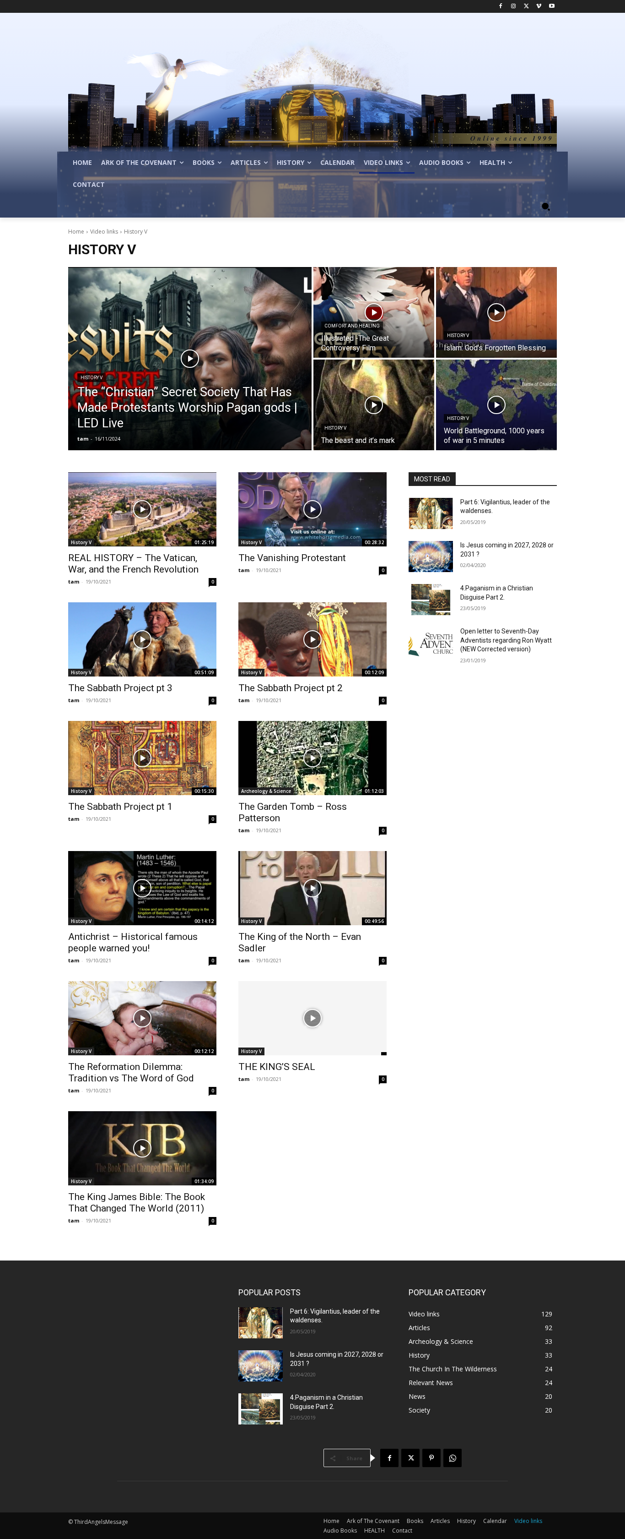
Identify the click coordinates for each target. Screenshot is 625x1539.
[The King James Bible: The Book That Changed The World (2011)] (142, 1148)
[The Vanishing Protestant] (312, 509)
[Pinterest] (431, 1458)
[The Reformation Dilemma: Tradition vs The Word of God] (142, 1018)
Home (76, 231)
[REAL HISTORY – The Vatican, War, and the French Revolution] (142, 509)
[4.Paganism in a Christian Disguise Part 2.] (431, 599)
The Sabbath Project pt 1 (120, 806)
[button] (546, 207)
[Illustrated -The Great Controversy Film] (373, 312)
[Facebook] (501, 6)
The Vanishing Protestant (292, 557)
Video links (104, 231)
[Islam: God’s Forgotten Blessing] (496, 312)
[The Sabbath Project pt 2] (312, 639)
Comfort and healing (352, 325)
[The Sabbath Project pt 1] (142, 758)
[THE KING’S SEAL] (312, 1018)
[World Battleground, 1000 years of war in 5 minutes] (496, 405)
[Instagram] (513, 6)
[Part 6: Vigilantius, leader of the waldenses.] (431, 513)
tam (73, 581)
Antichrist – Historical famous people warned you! (133, 942)
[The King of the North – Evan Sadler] (312, 888)
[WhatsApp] (452, 1458)
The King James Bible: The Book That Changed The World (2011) (136, 1202)
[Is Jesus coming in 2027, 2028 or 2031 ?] (431, 556)
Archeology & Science (266, 791)
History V (91, 377)
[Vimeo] (538, 6)
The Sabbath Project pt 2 (290, 687)
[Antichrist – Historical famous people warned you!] (142, 888)
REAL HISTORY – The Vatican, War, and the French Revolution (133, 563)
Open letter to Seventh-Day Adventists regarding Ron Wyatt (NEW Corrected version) (506, 640)
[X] (526, 6)
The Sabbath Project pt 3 (120, 687)
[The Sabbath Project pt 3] (142, 639)
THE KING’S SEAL (276, 1066)
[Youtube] (551, 6)
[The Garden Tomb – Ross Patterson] (312, 758)
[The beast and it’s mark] (373, 405)
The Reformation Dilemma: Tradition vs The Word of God (131, 1072)
